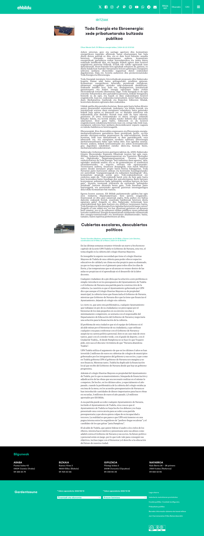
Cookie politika (155, 502)
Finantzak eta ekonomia (69, 497)
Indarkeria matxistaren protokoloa (163, 497)
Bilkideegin (165, 7)
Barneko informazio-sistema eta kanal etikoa (167, 511)
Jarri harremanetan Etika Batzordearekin (166, 516)
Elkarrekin (176, 7)
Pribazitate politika (157, 507)
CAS (187, 7)
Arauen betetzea (112, 497)
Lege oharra (154, 492)
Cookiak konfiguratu (170, 502)
